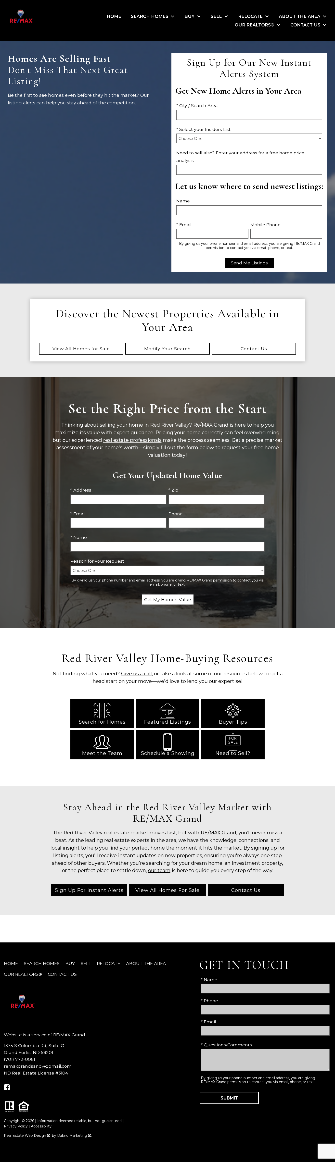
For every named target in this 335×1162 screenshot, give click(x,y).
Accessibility (41, 1126)
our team (159, 870)
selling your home (121, 425)
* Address (80, 490)
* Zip (173, 490)
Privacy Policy (16, 1126)
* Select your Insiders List (203, 129)
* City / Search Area (197, 105)
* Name (78, 537)
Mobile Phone (265, 224)
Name (183, 200)
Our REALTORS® (23, 974)
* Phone (209, 1000)
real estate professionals (132, 440)
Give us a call (136, 674)
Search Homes (42, 963)
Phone (175, 513)
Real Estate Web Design (25, 1135)
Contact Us (245, 890)
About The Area (146, 963)
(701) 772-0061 (19, 1059)
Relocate (108, 963)
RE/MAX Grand (218, 833)
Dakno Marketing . (74, 1135)
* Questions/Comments (226, 1044)
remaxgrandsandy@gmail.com (38, 1066)
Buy (70, 963)
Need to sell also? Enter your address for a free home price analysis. (240, 156)
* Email (184, 224)
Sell (86, 963)
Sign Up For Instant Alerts (89, 890)
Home (114, 16)
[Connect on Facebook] (7, 1088)
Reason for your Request (97, 561)
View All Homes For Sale (167, 890)
